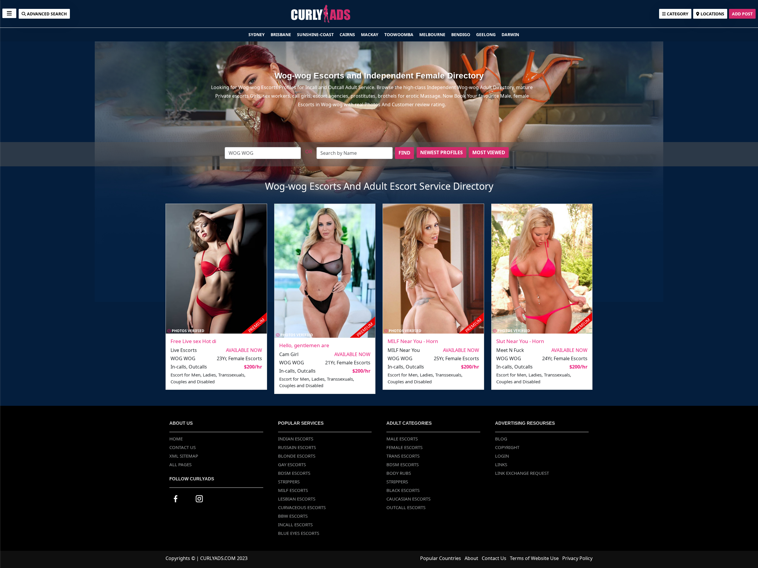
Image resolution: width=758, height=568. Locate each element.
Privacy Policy (577, 558)
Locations (711, 14)
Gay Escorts (292, 464)
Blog (501, 439)
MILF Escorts (293, 490)
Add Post (742, 14)
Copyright (507, 447)
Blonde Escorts (296, 456)
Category (677, 14)
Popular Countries (440, 558)
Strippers (289, 482)
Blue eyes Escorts (298, 533)
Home (176, 439)
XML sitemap (183, 456)
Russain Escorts (297, 447)
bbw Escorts (293, 516)
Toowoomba (399, 34)
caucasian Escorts (408, 499)
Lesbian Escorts (296, 499)
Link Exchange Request (522, 473)
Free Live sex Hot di (193, 341)
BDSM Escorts (294, 473)
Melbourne (433, 34)
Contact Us (182, 447)
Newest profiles (441, 152)
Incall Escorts (295, 524)
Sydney (257, 34)
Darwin (510, 34)
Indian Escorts (295, 439)
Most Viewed (488, 152)
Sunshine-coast (316, 34)
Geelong (486, 34)
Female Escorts (404, 447)
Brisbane (281, 34)
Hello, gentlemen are (304, 345)
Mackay (370, 34)
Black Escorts (403, 490)
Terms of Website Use (534, 558)
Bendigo (461, 34)
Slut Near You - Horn (520, 341)
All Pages (180, 464)
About (471, 558)
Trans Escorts (403, 456)
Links (501, 464)
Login (502, 456)
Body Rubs (398, 473)
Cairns (348, 34)
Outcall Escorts (405, 507)
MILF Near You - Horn (413, 341)
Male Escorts (402, 439)
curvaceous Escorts (302, 507)
